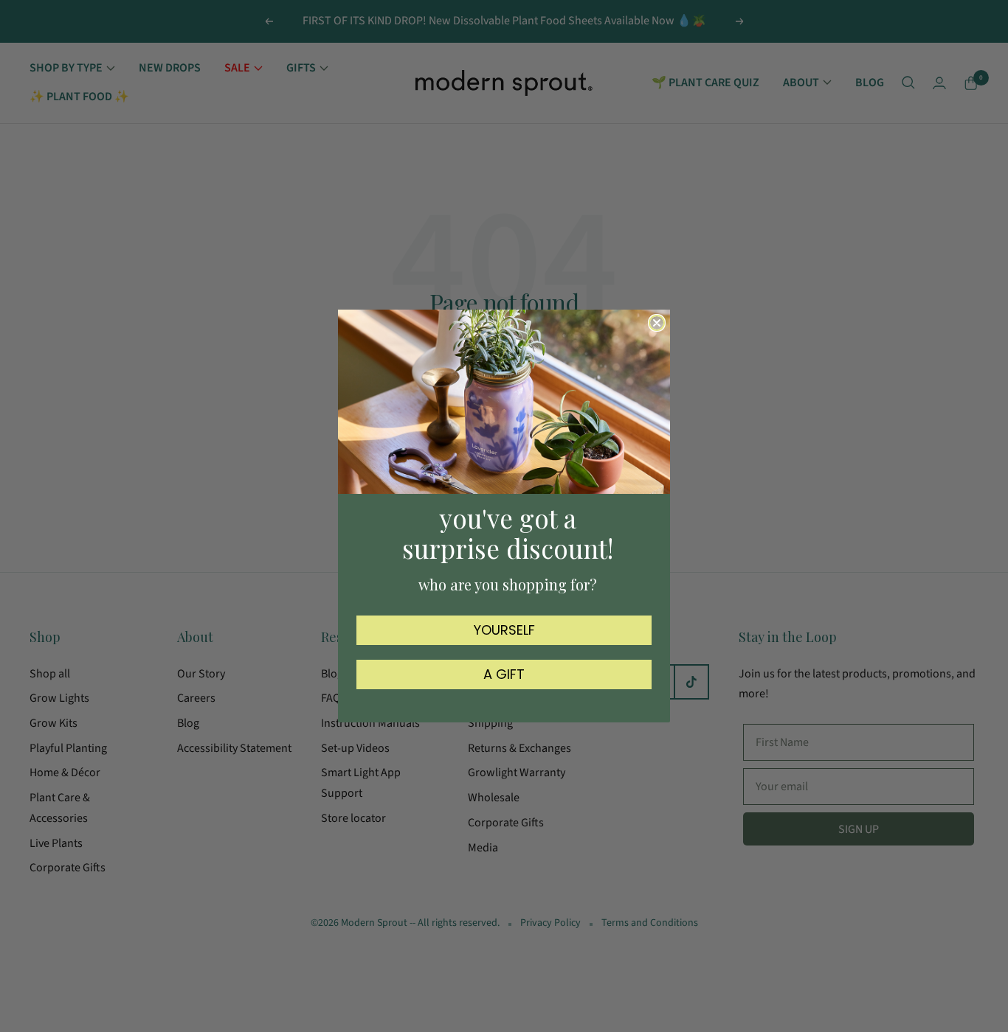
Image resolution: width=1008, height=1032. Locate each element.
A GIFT (504, 674)
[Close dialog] (656, 322)
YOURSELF (504, 630)
